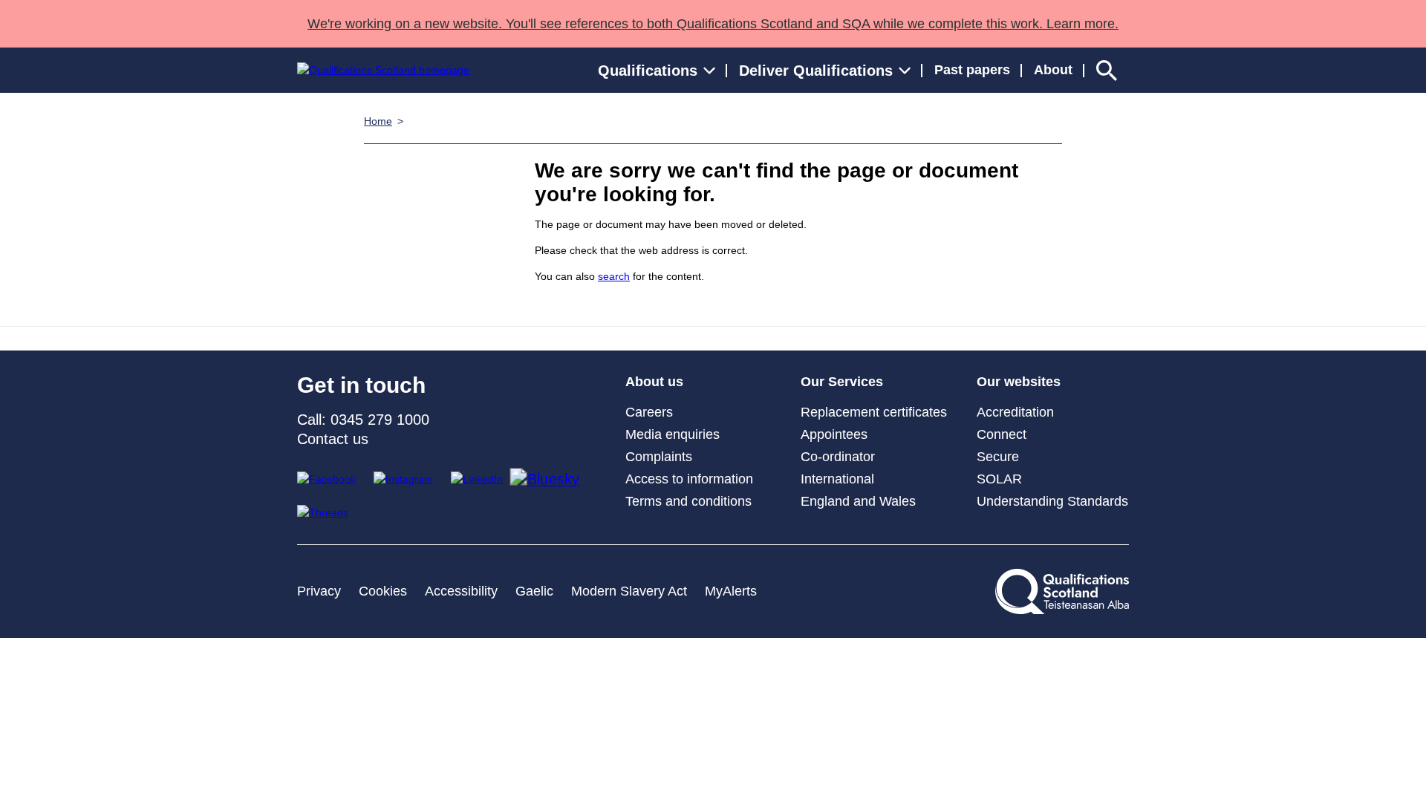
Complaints (658, 456)
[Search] (1106, 70)
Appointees (834, 434)
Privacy (319, 591)
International (837, 479)
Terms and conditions (688, 501)
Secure (998, 456)
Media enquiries (672, 434)
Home (378, 121)
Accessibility (461, 591)
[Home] (383, 70)
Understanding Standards (1052, 501)
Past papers (972, 69)
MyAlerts (731, 591)
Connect (1001, 434)
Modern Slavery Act (629, 591)
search (614, 276)
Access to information (689, 479)
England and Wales (858, 501)
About (1053, 69)
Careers (649, 412)
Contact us (332, 439)
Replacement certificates (874, 412)
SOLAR (999, 479)
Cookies (383, 591)
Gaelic (534, 591)
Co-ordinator (838, 456)
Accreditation (1015, 412)
